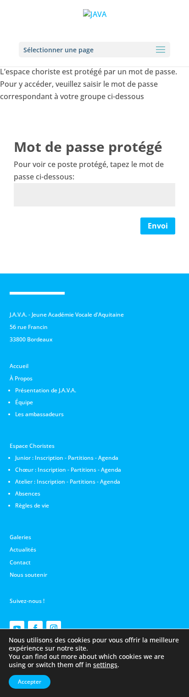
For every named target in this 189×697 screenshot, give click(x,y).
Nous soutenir (28, 575)
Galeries (20, 537)
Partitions (81, 458)
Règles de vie (32, 505)
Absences (27, 493)
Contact (20, 562)
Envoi (158, 226)
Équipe (24, 402)
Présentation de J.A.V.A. (45, 390)
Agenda (108, 458)
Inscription (49, 458)
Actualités (23, 549)
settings (105, 665)
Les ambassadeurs (39, 414)
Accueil (19, 366)
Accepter (29, 682)
